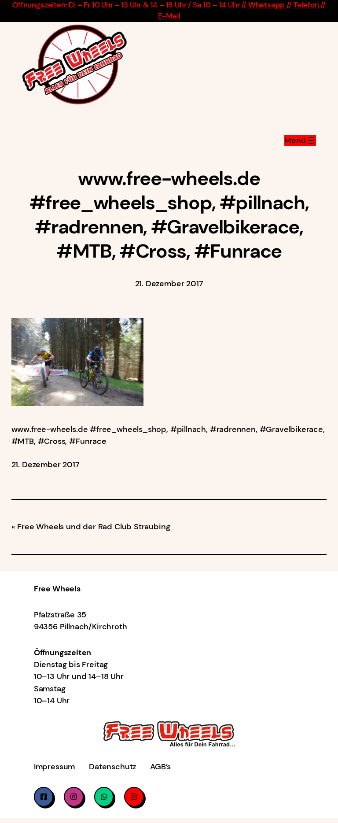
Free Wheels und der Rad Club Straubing (93, 526)
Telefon (306, 5)
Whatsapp (267, 5)
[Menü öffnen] (300, 140)
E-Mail (169, 16)
